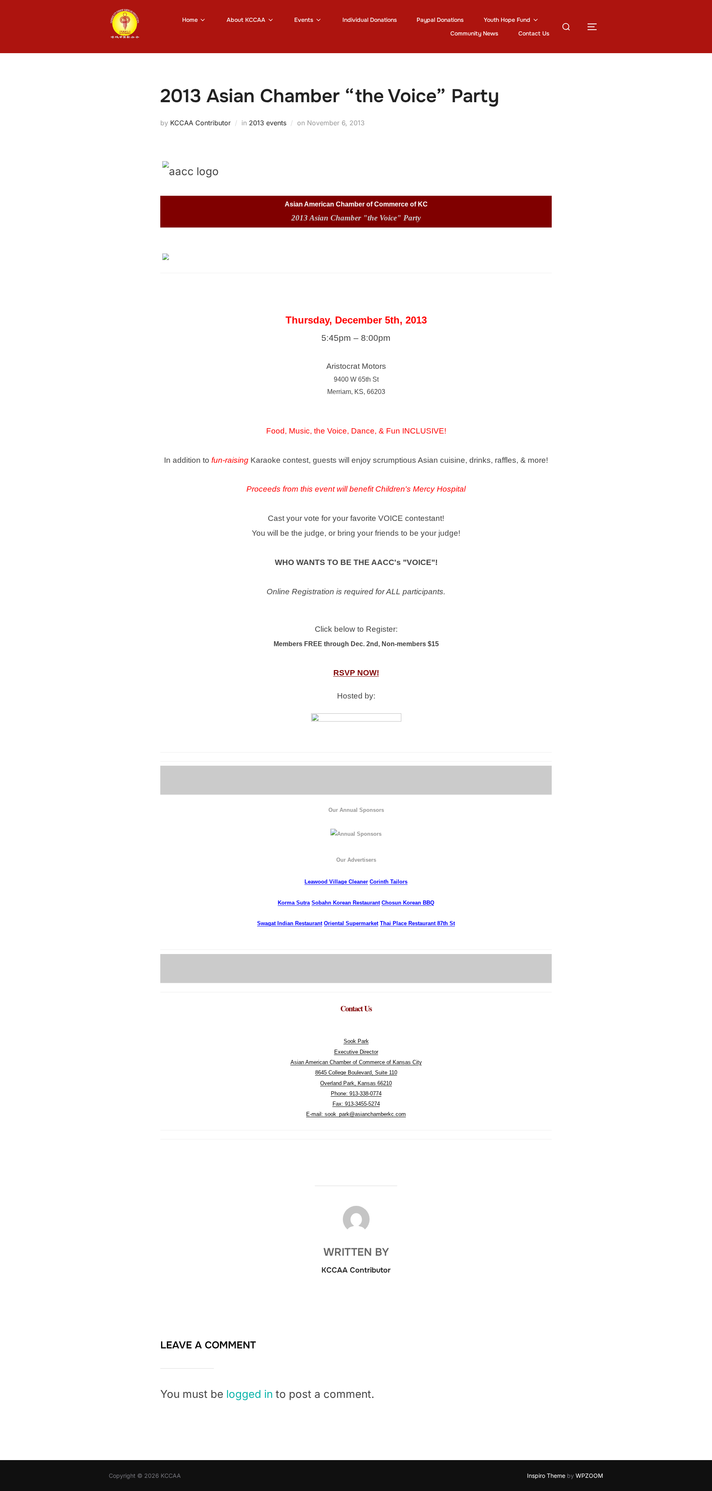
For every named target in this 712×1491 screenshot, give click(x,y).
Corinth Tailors (389, 882)
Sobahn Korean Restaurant (346, 903)
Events (303, 19)
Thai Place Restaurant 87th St (417, 923)
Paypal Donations (440, 19)
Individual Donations (369, 19)
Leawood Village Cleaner (336, 882)
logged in (249, 1394)
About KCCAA (246, 19)
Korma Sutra (294, 903)
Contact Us (533, 33)
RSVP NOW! (356, 672)
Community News (474, 33)
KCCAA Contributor (200, 123)
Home (190, 19)
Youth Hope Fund (507, 19)
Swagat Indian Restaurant (289, 923)
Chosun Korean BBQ (408, 903)
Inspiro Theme (546, 1475)
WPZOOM (589, 1475)
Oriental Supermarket (351, 923)
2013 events (267, 123)
